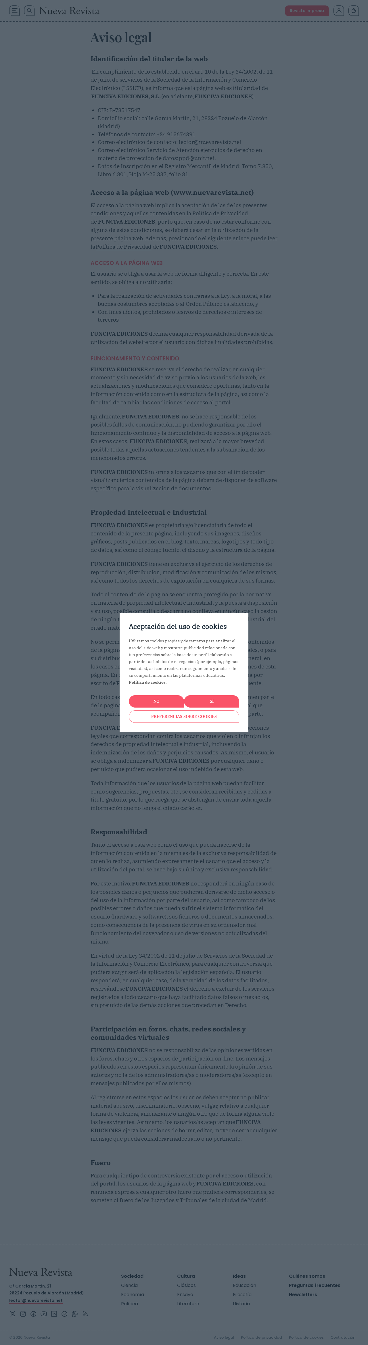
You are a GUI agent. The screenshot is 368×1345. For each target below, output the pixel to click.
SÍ (212, 701)
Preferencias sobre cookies (184, 716)
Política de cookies (147, 682)
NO (157, 701)
